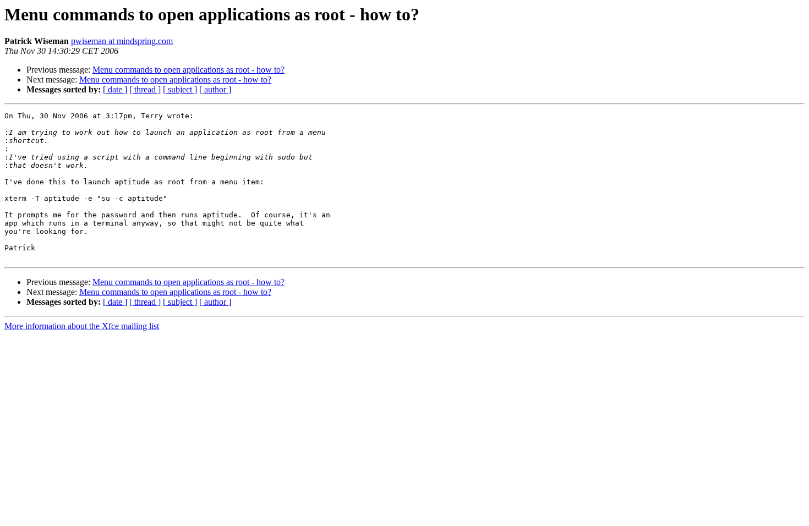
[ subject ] (180, 89)
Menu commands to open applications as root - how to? (188, 69)
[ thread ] (145, 89)
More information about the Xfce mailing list (81, 326)
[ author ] (215, 89)
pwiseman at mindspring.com (122, 41)
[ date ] (115, 89)
